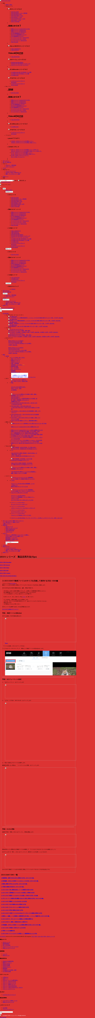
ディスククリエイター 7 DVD (18, 39)
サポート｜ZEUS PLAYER (9, 981)
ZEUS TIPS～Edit (36, 936)
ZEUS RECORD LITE (17, 15)
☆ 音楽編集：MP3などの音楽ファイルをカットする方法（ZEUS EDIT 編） (20, 881)
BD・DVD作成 (6, 945)
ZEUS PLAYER (15, 11)
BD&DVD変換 (6, 965)
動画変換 (5, 968)
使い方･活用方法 (7, 162)
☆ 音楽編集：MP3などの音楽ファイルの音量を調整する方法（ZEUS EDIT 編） (21, 924)
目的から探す (9, 4)
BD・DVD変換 (15, 367)
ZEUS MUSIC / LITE (16, 202)
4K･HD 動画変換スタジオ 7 (18, 33)
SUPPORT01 (3, 936)
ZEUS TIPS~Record (5, 565)
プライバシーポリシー (8, 1009)
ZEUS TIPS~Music (4, 567)
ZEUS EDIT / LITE (15, 205)
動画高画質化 (6, 943)
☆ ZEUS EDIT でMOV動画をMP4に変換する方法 (13, 904)
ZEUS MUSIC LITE (16, 17)
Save (6, 643)
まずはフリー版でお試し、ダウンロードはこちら (23, 377)
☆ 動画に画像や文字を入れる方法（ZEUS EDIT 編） (14, 883)
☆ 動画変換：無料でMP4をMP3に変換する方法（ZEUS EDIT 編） (18, 878)
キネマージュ (9, 532)
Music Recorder (14, 42)
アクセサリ (8, 283)
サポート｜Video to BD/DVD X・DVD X (13, 987)
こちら (24, 596)
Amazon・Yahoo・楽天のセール (13, 549)
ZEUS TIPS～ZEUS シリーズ (47, 936)
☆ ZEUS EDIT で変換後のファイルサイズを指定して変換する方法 (17, 892)
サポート (5, 293)
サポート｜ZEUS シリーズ (9, 983)
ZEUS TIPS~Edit (4, 570)
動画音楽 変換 (14, 366)
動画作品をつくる (15, 372)
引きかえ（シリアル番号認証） (10, 980)
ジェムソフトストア (11, 171)
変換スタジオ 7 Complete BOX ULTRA (20, 29)
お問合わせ (5, 977)
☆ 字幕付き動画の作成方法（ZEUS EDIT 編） (12, 886)
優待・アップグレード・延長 (13, 174)
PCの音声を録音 (7, 971)
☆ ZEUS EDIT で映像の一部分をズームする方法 (13, 927)
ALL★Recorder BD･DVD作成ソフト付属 (21, 72)
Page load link (3, 1017)
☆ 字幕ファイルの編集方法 (8, 930)
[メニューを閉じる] (0, 186)
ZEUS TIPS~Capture (5, 573)
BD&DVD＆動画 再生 (8, 961)
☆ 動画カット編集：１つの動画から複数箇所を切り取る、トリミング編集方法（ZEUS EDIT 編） (25, 916)
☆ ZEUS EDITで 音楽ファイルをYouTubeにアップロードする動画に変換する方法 (21, 913)
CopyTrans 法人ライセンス (9, 994)
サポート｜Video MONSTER (10, 986)
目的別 (7, 356)
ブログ (4, 168)
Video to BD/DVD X (16, 48)
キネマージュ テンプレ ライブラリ (19, 65)
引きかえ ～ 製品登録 (11, 165)
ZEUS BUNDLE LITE (16, 14)
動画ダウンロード (15, 360)
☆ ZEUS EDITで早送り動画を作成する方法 (12, 910)
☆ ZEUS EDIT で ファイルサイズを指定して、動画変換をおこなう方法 (19, 933)
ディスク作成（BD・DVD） (18, 357)
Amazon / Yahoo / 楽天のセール (13, 302)
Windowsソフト (9, 191)
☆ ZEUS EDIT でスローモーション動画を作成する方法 (15, 907)
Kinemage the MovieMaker (17, 62)
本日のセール (6, 299)
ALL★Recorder (14, 75)
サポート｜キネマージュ (9, 989)
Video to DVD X (15, 50)
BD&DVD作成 (6, 964)
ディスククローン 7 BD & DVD (19, 40)
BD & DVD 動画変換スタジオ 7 (19, 34)
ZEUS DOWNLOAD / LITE (17, 204)
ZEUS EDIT (13, 583)
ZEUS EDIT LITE (16, 20)
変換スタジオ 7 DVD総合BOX (18, 31)
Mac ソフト (8, 248)
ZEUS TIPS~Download (5, 562)
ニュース (5, 954)
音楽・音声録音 (15, 363)
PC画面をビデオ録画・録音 (9, 970)
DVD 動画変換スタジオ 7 (17, 36)
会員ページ (5, 176)
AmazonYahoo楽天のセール (13, 172)
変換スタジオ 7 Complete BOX (18, 30)
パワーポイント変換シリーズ (10, 1000)
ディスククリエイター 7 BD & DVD (20, 37)
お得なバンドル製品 (20, 375)
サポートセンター (10, 166)
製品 (4, 188)
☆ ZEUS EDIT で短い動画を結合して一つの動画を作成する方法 (17, 889)
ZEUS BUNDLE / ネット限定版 (18, 199)
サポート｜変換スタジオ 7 (9, 984)
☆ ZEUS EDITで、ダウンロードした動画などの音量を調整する (17, 919)
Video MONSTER (15, 56)
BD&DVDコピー (7, 967)
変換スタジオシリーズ (8, 1002)
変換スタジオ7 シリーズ (12, 528)
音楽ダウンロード (15, 362)
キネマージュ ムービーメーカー (11, 946)
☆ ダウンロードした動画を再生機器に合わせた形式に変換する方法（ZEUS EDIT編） (22, 898)
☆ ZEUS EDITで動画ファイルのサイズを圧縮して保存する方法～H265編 (19, 895)
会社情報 (5, 1008)
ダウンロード (6, 160)
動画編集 (13, 370)
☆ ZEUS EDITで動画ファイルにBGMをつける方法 (14, 901)
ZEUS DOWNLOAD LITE (18, 18)
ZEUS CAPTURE (15, 21)
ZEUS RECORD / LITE (16, 201)
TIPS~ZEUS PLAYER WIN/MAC (8, 575)
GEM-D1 (13, 289)
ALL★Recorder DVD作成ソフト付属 (20, 73)
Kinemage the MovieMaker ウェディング (20, 63)
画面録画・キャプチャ (18, 364)
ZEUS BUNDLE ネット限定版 (19, 13)
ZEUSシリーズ (9, 526)
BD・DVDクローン (16, 369)
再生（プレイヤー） (16, 359)
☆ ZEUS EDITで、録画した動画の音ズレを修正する (14, 921)
